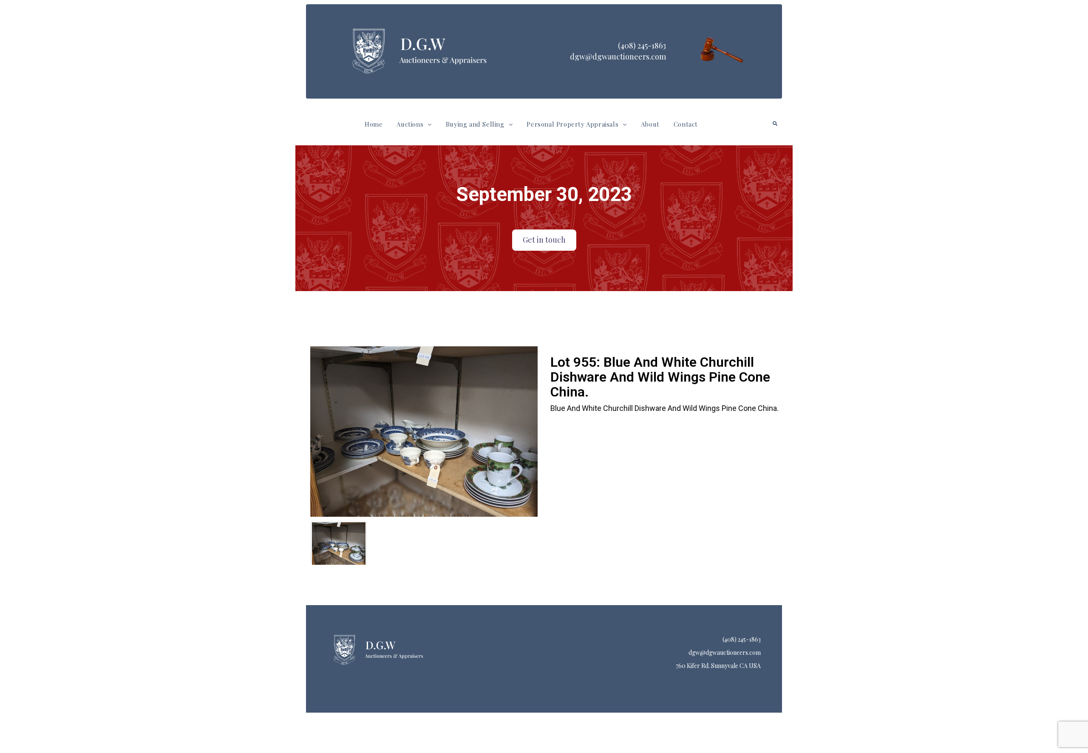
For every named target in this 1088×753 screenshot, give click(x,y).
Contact (686, 124)
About (650, 124)
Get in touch (544, 240)
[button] (414, 124)
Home (373, 124)
